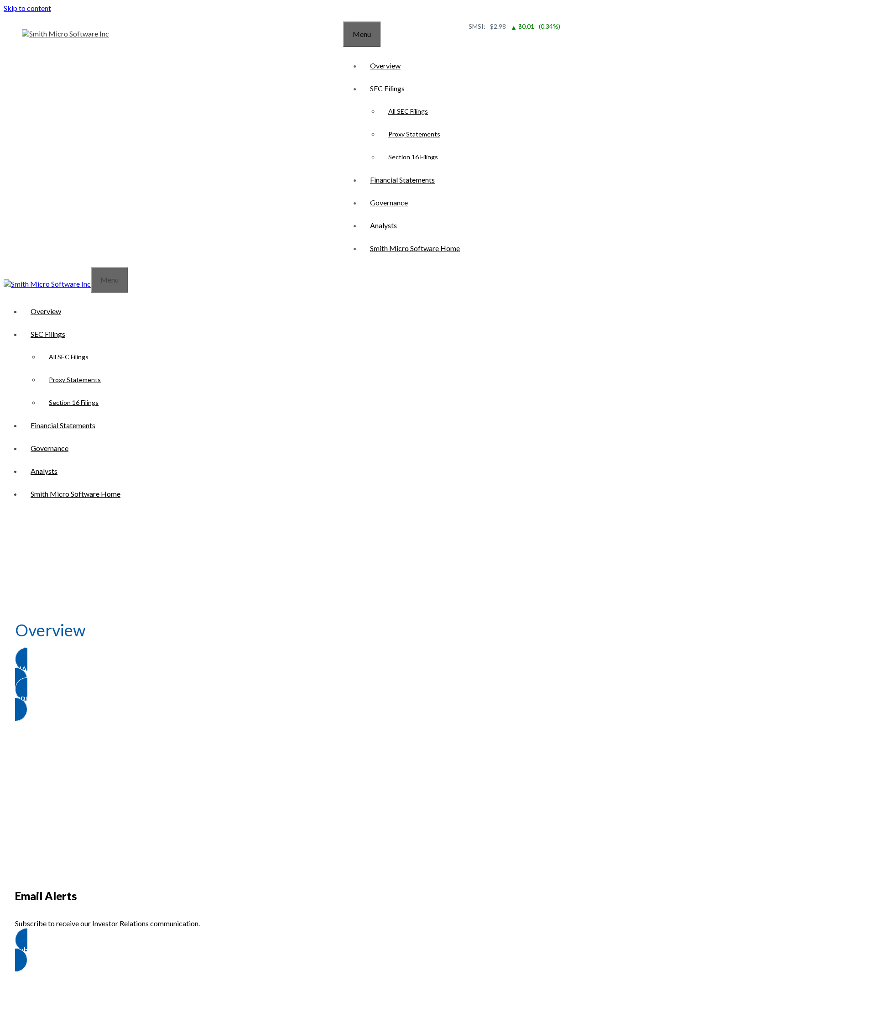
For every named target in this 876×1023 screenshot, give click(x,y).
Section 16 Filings (413, 157)
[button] (277, 669)
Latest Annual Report (277, 844)
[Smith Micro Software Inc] (65, 33)
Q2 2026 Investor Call (277, 779)
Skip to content (27, 8)
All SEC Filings (408, 111)
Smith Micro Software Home (415, 248)
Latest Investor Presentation (277, 812)
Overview (385, 65)
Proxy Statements (414, 134)
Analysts (383, 225)
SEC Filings (387, 88)
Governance (389, 202)
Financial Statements (402, 179)
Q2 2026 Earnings (278, 746)
